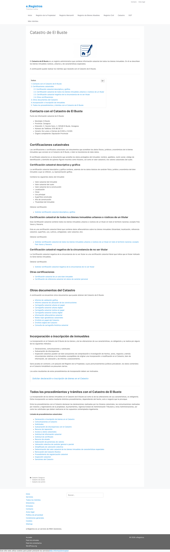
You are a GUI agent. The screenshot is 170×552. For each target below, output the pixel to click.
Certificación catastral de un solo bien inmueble (54, 277)
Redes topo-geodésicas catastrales (49, 318)
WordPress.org (31, 546)
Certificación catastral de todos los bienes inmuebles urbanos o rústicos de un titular (70, 92)
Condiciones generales (35, 518)
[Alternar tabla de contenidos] (101, 81)
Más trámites (33, 21)
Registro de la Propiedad (45, 15)
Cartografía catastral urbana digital (49, 308)
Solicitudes (39, 424)
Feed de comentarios (34, 543)
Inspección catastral (43, 457)
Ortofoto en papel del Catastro (47, 320)
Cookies (29, 521)
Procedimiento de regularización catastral (51, 454)
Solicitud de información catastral (48, 434)
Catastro (121, 15)
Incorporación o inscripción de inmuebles (49, 103)
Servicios (29, 497)
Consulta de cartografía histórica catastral (51, 325)
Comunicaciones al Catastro (46, 422)
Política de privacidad (34, 515)
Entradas (29, 506)
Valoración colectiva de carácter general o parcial (54, 444)
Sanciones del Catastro (44, 459)
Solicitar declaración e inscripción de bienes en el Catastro (60, 378)
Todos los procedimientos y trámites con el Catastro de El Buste (58, 105)
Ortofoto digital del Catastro (46, 323)
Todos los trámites (33, 500)
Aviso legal (142, 2)
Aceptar (66, 551)
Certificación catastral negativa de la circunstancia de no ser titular (63, 94)
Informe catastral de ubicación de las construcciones (56, 303)
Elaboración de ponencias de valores (49, 442)
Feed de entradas (32, 540)
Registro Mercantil (66, 15)
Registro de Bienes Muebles (89, 15)
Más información (56, 551)
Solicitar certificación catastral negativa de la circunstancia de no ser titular (64, 267)
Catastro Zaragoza (38, 477)
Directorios (30, 503)
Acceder (29, 537)
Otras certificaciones (45, 97)
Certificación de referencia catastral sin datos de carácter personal (61, 279)
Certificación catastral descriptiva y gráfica (53, 89)
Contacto (134, 2)
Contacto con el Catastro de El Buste (47, 84)
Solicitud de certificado (44, 437)
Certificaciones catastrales (43, 86)
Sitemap (29, 524)
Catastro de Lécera (38, 480)
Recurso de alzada (42, 439)
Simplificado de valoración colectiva (49, 447)
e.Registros (34, 6)
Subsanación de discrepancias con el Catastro (53, 427)
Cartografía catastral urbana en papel (50, 305)
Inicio (30, 15)
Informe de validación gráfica (46, 300)
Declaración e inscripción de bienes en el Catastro (54, 419)
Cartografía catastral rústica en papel (49, 310)
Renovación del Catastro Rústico (48, 452)
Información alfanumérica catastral (48, 315)
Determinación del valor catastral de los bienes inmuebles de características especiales (69, 449)
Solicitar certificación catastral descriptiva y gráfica (55, 212)
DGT (130, 15)
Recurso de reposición (43, 429)
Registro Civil (109, 15)
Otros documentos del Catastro (45, 100)
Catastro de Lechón (38, 482)
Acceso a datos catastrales (45, 432)
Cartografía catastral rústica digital (48, 313)
